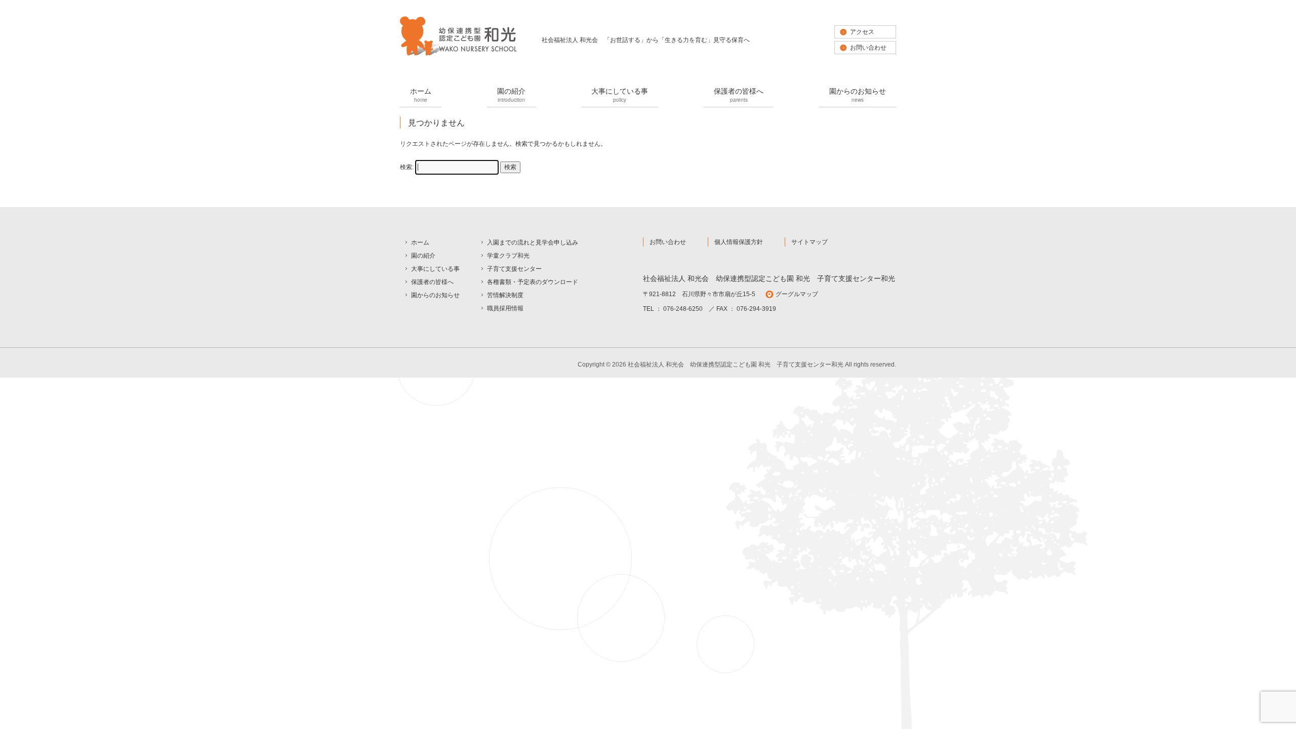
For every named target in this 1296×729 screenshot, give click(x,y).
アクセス (862, 31)
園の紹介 (511, 94)
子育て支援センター (514, 268)
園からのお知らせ (857, 94)
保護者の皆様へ (738, 94)
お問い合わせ (868, 47)
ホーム (420, 94)
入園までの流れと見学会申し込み (532, 242)
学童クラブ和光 (508, 255)
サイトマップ (809, 242)
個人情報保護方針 (738, 242)
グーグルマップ (797, 294)
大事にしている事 (619, 94)
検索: (407, 167)
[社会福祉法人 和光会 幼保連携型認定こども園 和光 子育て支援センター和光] (458, 54)
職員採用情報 (505, 308)
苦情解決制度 (505, 295)
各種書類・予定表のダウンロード (532, 282)
